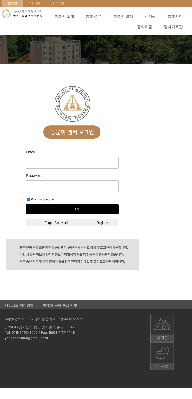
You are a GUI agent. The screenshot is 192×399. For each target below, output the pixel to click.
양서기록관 (173, 27)
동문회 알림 (123, 16)
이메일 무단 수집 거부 (60, 305)
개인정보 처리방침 (19, 305)
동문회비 (175, 16)
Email (30, 152)
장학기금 (144, 27)
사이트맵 (58, 3)
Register (102, 223)
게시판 (150, 16)
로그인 (12, 3)
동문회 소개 (64, 16)
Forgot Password (56, 223)
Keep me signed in (42, 199)
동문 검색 (94, 16)
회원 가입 (34, 3)
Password (34, 175)
